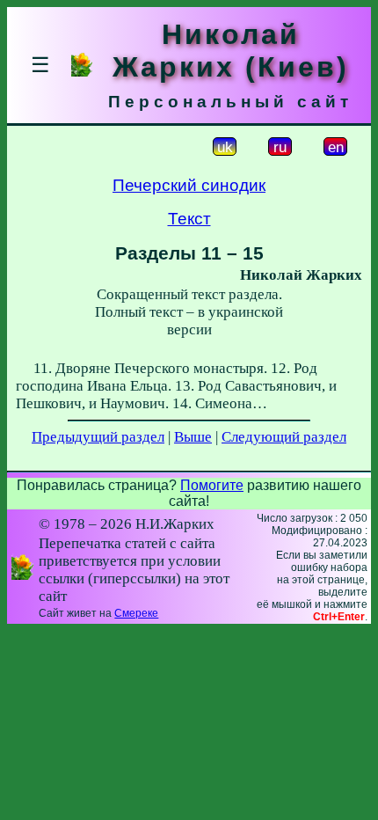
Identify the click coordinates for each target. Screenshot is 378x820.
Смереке (136, 613)
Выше (193, 436)
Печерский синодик (189, 185)
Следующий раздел (284, 436)
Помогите (212, 485)
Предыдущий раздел (98, 436)
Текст (189, 218)
